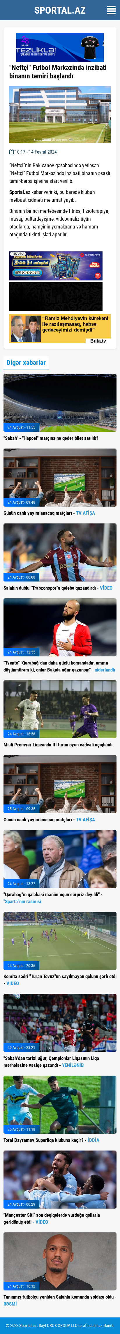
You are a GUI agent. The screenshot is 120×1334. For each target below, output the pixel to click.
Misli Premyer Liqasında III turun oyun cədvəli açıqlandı (57, 745)
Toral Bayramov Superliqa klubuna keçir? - (51, 1140)
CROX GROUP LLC (62, 1325)
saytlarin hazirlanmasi (33, 245)
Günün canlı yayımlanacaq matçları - (49, 513)
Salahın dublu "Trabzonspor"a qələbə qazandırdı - (57, 588)
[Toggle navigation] (111, 10)
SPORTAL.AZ (60, 10)
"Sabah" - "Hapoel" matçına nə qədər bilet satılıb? (50, 438)
